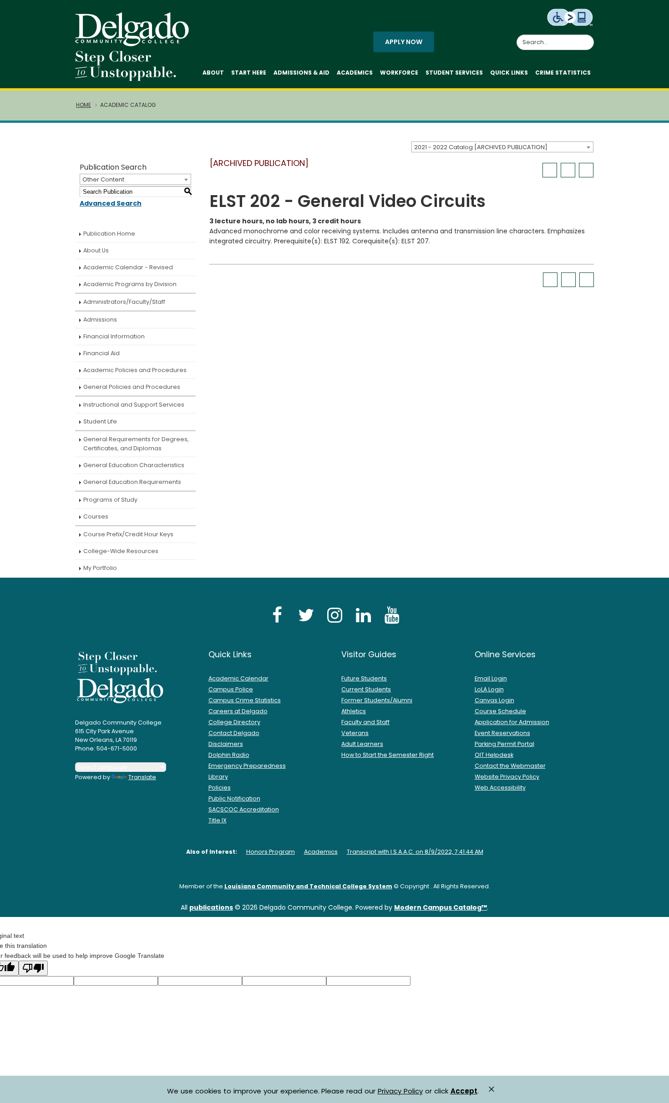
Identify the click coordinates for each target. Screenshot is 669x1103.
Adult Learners (362, 744)
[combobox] (502, 146)
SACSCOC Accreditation (243, 809)
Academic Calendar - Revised (128, 267)
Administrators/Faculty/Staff (124, 302)
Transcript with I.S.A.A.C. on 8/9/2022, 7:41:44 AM (415, 852)
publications (211, 907)
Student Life (100, 421)
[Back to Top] (653, 1092)
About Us (96, 250)
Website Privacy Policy (507, 777)
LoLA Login (489, 689)
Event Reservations (502, 733)
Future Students (364, 678)
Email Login (491, 678)
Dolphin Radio (228, 755)
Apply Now (403, 41)
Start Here (248, 72)
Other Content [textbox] (103, 179)
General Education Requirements (132, 482)
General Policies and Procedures (131, 387)
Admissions (100, 319)
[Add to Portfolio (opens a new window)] (549, 170)
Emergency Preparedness (247, 766)
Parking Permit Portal (504, 744)
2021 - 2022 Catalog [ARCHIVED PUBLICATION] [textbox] (480, 147)
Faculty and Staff (365, 722)
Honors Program (270, 852)
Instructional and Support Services (133, 404)
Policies (219, 787)
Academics (355, 72)
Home (83, 105)
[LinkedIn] (363, 614)
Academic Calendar (238, 678)
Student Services (454, 72)
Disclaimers (225, 744)
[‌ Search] (588, 37)
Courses (95, 516)
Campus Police (230, 689)
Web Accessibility (500, 787)
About (213, 72)
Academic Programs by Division (130, 284)
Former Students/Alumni (376, 700)
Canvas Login (494, 700)
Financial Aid (101, 353)
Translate (142, 777)
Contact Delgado (233, 733)
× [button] (491, 1089)
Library (218, 777)
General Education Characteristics (133, 465)
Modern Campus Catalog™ (440, 907)
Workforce (399, 72)
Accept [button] (464, 1091)
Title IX (217, 820)
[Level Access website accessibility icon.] (570, 16)
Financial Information (114, 336)
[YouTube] (391, 614)
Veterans (355, 733)
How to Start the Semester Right (387, 755)
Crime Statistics (563, 72)
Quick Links (509, 72)
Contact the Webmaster (510, 766)
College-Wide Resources (120, 551)
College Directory (234, 722)
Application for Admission (512, 722)
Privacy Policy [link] (400, 1091)
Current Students (366, 689)
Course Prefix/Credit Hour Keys (128, 534)
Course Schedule (500, 711)
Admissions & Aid (301, 72)
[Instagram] (334, 614)
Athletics (353, 711)
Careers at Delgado (238, 711)
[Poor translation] (33, 968)
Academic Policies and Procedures (135, 370)
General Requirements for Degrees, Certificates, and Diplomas (136, 443)
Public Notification (234, 798)
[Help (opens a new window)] (586, 170)
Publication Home (109, 233)
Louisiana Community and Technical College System (308, 886)
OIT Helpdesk (494, 755)
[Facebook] (277, 614)
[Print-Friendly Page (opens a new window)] (568, 170)
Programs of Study (110, 500)
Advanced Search (111, 203)
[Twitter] (305, 614)
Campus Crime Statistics (244, 700)
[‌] (134, 43)
